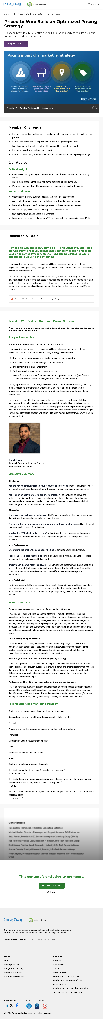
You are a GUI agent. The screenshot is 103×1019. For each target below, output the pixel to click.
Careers (56, 968)
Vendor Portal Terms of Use (66, 976)
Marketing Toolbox (13, 972)
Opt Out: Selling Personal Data (67, 992)
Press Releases (60, 972)
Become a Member (51, 885)
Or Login (51, 892)
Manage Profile (11, 964)
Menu (93, 4)
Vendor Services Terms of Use (67, 980)
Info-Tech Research (14, 976)
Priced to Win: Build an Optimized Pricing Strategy (39, 14)
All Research (9, 14)
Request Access (16, 44)
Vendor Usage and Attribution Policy (70, 988)
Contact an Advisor (44, 939)
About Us (57, 960)
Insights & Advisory (13, 968)
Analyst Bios (59, 964)
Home (7, 960)
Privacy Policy (59, 984)
